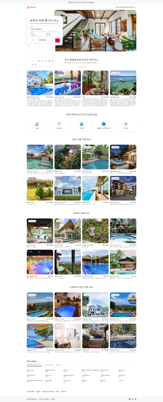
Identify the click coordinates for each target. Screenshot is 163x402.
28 (49, 61)
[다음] (84, 67)
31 (35, 64)
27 (45, 61)
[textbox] (37, 35)
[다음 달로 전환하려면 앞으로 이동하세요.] (52, 40)
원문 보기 (91, 2)
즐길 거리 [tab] (58, 365)
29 (52, 61)
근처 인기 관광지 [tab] (49, 365)
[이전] (78, 67)
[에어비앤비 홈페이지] (31, 7)
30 (32, 64)
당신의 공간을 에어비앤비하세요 (125, 7)
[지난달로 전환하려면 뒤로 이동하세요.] (32, 40)
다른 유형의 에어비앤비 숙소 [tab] (34, 365)
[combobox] (45, 29)
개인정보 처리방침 (44, 399)
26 (42, 61)
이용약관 (52, 399)
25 (39, 61)
